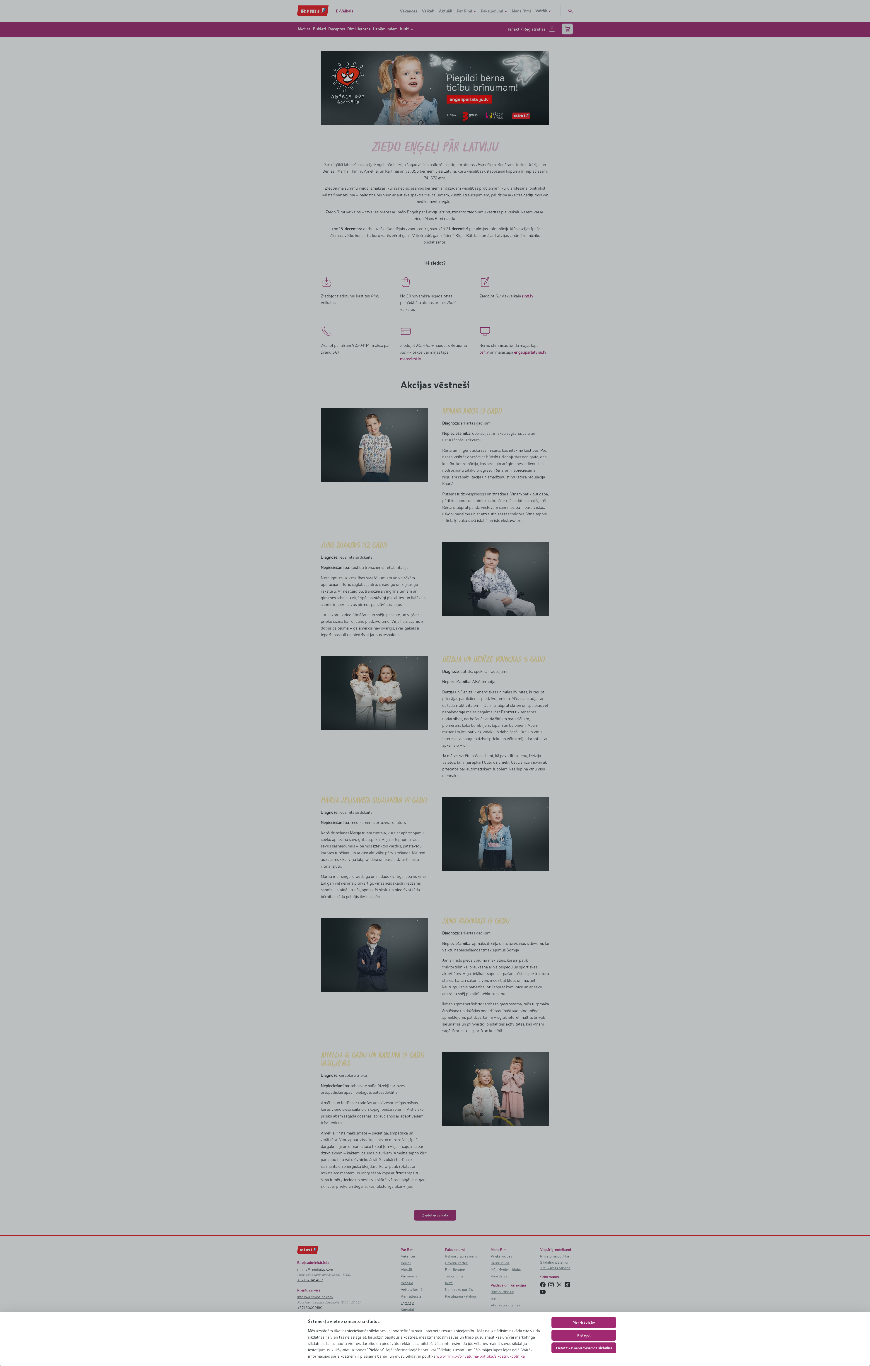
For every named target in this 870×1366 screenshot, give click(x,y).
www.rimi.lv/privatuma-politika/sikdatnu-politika (480, 1356)
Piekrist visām (584, 1322)
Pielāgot (584, 1335)
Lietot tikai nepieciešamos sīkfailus (584, 1347)
